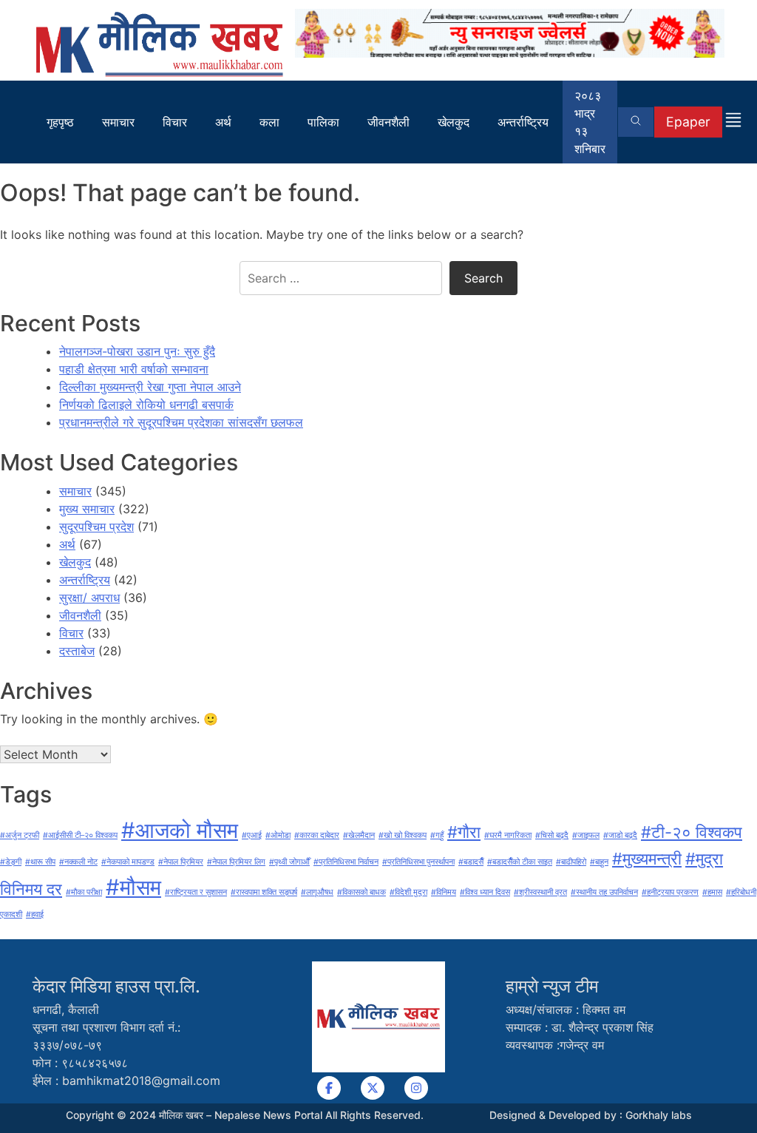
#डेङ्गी (10, 862)
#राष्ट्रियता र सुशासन (196, 892)
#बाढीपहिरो (571, 862)
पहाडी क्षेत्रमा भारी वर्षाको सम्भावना (133, 369)
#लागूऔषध (317, 892)
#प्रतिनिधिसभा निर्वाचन (345, 862)
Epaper (688, 121)
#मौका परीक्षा (84, 892)
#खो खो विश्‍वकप (402, 835)
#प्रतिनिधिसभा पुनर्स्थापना (418, 862)
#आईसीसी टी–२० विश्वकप (80, 835)
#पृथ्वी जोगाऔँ (289, 862)
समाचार (118, 122)
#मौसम (133, 887)
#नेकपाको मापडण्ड (128, 862)
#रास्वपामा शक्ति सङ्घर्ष (264, 892)
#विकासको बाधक (361, 892)
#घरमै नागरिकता (508, 835)
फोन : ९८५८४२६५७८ (80, 1062)
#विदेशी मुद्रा (408, 892)
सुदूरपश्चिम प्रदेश (96, 526)
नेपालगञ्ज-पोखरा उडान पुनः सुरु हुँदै (137, 351)
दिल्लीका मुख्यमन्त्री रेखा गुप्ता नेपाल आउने (150, 386)
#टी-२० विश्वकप (691, 832)
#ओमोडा (278, 835)
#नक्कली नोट (78, 862)
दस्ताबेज (77, 650)
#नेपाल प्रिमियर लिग (236, 862)
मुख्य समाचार (87, 508)
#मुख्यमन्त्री (647, 858)
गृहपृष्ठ (60, 122)
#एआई (252, 835)
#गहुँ (437, 835)
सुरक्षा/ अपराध (89, 597)
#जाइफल (586, 835)
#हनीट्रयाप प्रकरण (670, 892)
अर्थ (223, 122)
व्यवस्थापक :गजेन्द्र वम (555, 1045)
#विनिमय (443, 892)
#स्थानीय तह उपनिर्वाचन (604, 892)
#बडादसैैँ (470, 862)
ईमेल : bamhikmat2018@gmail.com (126, 1080)
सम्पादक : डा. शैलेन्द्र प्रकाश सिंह (580, 1027)
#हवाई (35, 914)
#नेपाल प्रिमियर (180, 862)
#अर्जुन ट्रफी (19, 835)
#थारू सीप (40, 862)
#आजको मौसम (179, 830)
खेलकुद (453, 122)
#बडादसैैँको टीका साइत (519, 862)
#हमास (712, 892)
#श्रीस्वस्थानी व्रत (540, 892)
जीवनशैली (388, 122)
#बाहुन (599, 862)
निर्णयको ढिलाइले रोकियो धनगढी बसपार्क (146, 404)
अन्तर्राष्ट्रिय (523, 122)
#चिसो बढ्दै (551, 835)
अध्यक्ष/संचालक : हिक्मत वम (565, 1009)
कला (269, 122)
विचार (175, 122)
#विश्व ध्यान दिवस (485, 892)
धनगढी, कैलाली (66, 1009)
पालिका (323, 122)
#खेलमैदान (359, 835)
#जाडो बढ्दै (620, 835)
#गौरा (464, 832)
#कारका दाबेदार (316, 835)
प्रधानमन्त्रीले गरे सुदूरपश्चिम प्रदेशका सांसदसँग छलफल (181, 422)
